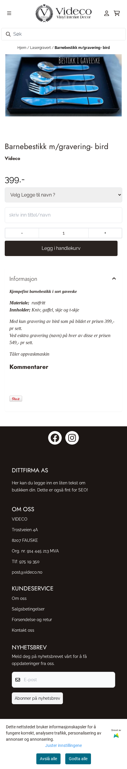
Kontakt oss (23, 630)
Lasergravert (41, 48)
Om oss (19, 598)
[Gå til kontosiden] (106, 13)
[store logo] (63, 13)
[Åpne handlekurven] (116, 13)
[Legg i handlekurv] (61, 248)
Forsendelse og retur (32, 619)
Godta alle (78, 758)
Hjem (22, 48)
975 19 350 (29, 561)
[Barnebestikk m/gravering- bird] (63, 85)
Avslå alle (48, 758)
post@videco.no (27, 572)
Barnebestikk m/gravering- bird (82, 48)
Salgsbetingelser (28, 608)
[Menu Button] (9, 13)
